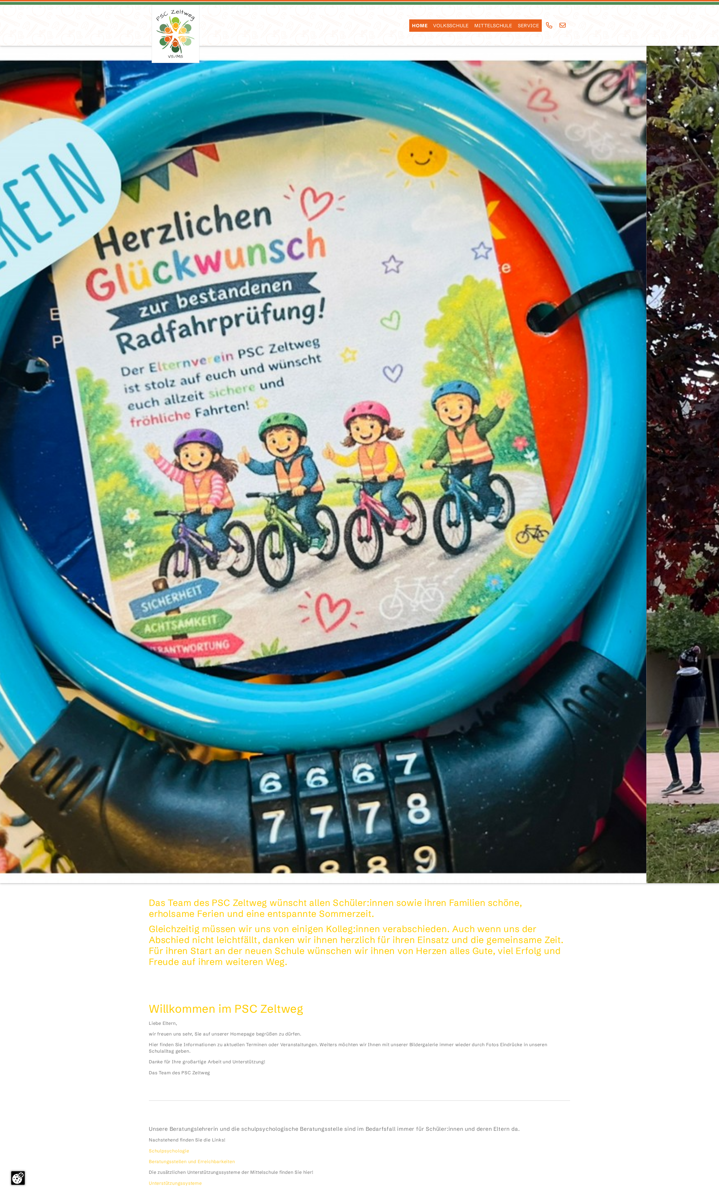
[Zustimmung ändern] (18, 1178)
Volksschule (451, 25)
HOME (419, 25)
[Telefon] (549, 25)
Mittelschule (493, 25)
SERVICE (528, 25)
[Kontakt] (563, 25)
